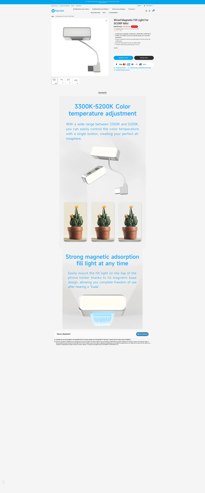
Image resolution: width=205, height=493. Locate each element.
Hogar (52, 16)
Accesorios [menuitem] (131, 9)
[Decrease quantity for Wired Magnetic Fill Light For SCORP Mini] (115, 51)
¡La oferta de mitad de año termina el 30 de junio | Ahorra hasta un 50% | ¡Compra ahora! (102, 2)
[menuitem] (55, 6)
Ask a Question (143, 334)
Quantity (116, 48)
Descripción (102, 92)
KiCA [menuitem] (104, 12)
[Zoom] (106, 20)
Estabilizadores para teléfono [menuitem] (100, 9)
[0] (152, 10)
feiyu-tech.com (54, 5)
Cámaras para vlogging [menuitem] (118, 9)
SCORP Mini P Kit (113, 344)
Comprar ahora (144, 58)
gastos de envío (119, 28)
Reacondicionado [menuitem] (95, 12)
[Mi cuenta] (149, 10)
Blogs (72, 5)
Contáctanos (79, 5)
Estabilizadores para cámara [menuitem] (81, 9)
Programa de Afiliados (65, 5)
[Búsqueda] (146, 10)
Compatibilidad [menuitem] (113, 12)
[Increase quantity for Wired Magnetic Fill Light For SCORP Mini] (121, 51)
